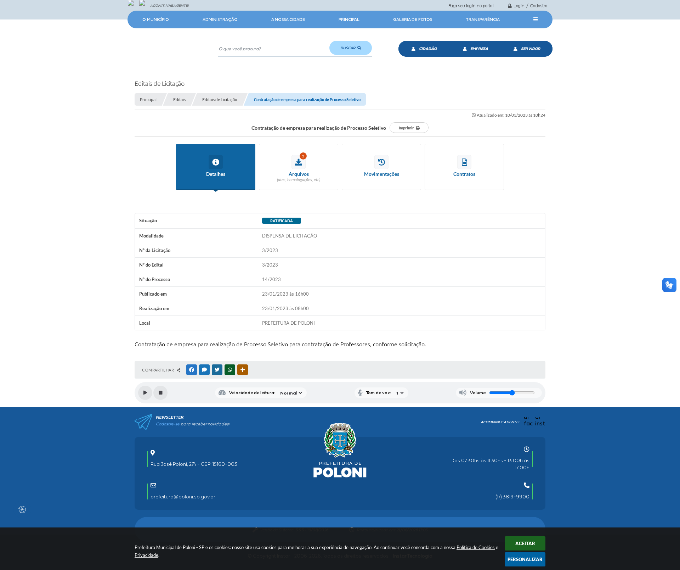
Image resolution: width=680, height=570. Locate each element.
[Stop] (160, 393)
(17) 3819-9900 (512, 496)
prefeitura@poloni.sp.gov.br (183, 496)
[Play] (145, 393)
